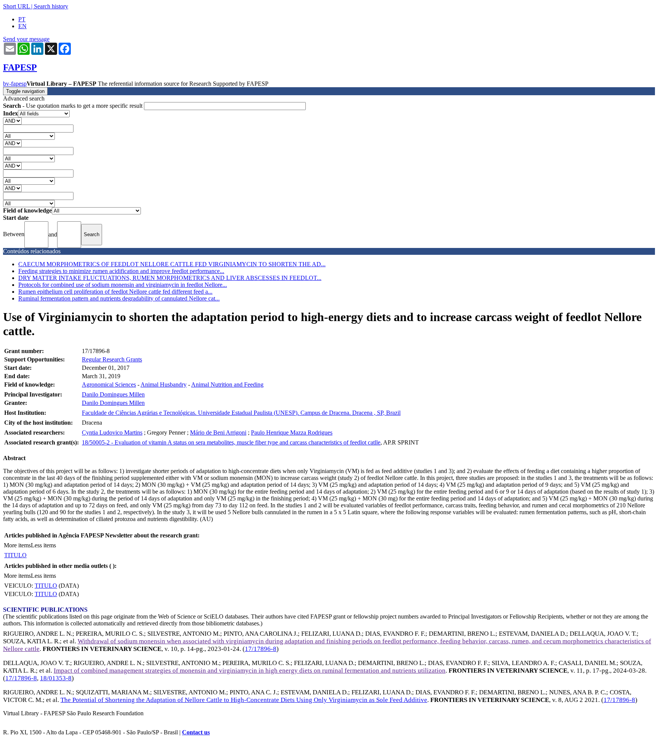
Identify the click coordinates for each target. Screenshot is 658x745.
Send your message (26, 39)
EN (22, 26)
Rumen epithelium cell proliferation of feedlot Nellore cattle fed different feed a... (115, 291)
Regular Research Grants (112, 359)
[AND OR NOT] (12, 120)
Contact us (196, 732)
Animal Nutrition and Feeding (227, 384)
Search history (51, 6)
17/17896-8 (260, 648)
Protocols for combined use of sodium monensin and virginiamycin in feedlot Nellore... (122, 284)
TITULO (15, 555)
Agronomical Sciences (109, 384)
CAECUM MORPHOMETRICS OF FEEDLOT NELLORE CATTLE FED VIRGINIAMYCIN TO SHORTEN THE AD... (172, 264)
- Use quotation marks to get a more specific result (73, 105)
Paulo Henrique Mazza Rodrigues (291, 432)
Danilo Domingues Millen (113, 394)
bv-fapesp (15, 83)
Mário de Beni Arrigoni (218, 432)
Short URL (16, 6)
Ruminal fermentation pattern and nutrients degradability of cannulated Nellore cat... (119, 298)
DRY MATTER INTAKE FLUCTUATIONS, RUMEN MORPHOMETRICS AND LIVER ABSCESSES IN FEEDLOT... (169, 278)
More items (17, 545)
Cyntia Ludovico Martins (112, 432)
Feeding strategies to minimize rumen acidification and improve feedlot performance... (121, 271)
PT (22, 19)
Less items (43, 545)
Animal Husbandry (164, 384)
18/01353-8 (56, 678)
